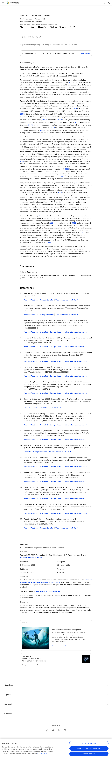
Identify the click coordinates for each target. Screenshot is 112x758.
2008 (60, 192)
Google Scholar (47, 300)
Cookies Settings (89, 743)
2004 (75, 108)
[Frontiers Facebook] (47, 730)
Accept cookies (89, 754)
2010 (22, 161)
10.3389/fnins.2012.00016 (31, 557)
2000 (77, 123)
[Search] (103, 2)
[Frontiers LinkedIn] (59, 730)
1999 (44, 120)
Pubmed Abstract (31, 300)
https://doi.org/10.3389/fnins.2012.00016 (44, 24)
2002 (30, 125)
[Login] (109, 2)
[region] (56, 748)
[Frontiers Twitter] (53, 730)
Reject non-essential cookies (89, 748)
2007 (71, 82)
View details (85, 53)
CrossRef (44, 332)
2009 (67, 169)
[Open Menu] (3, 2)
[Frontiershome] (13, 2)
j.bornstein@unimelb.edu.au (48, 591)
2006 (22, 114)
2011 (63, 176)
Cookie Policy (42, 753)
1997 (42, 130)
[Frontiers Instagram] (65, 730)
